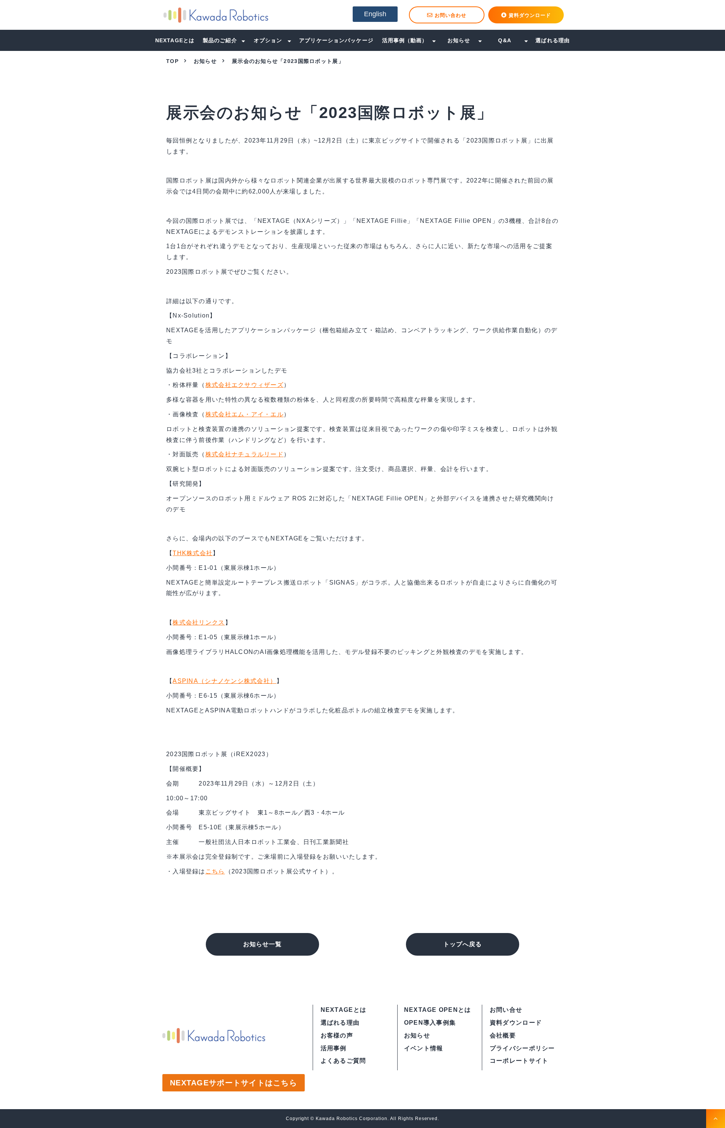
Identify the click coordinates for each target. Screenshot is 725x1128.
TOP (172, 61)
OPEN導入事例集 (430, 1022)
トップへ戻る (462, 944)
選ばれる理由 (552, 40)
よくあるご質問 (343, 1060)
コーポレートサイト (519, 1060)
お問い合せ (506, 1010)
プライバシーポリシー (522, 1048)
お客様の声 (337, 1035)
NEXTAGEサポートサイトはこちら (233, 1083)
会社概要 (503, 1035)
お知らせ (458, 40)
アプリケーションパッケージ (336, 40)
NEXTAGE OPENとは (437, 1010)
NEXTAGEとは (174, 40)
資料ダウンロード (530, 15)
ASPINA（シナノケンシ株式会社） (224, 681)
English (375, 14)
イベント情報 (423, 1048)
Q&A (504, 40)
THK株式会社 (193, 553)
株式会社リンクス (199, 622)
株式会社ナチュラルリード (244, 454)
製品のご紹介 (220, 40)
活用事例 (334, 1048)
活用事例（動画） (405, 40)
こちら (215, 871)
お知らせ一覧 (262, 944)
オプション (268, 40)
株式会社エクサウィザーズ (244, 385)
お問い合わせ (450, 15)
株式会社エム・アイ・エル (244, 414)
